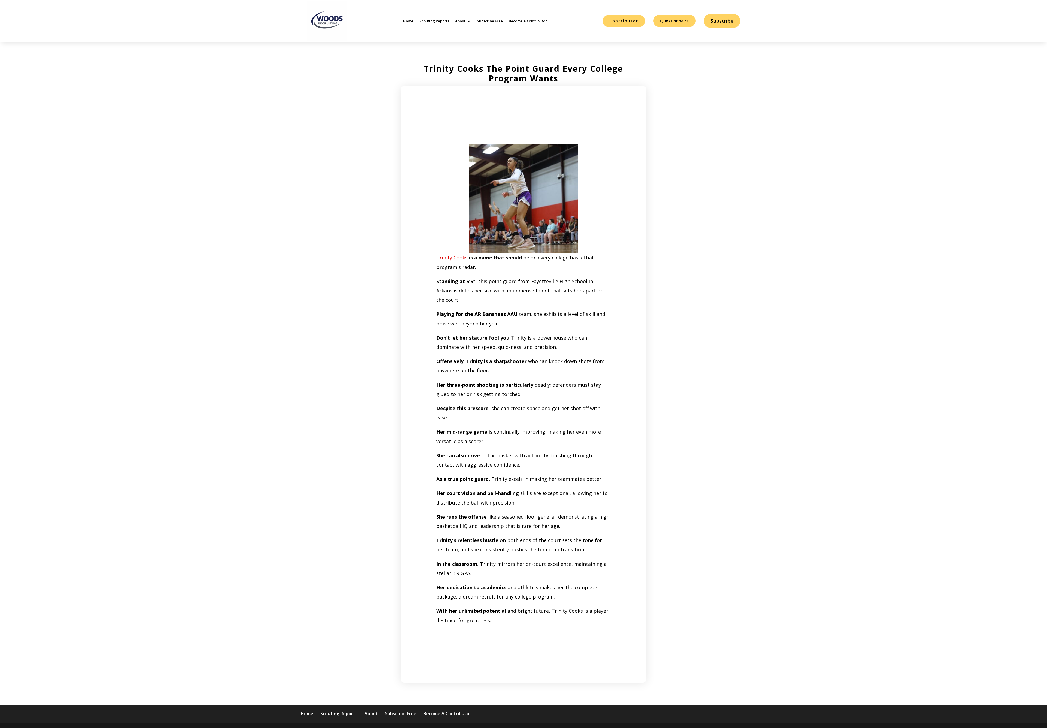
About (460, 21)
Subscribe (722, 20)
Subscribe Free (490, 21)
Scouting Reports (434, 21)
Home (408, 21)
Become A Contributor (528, 21)
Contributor (623, 20)
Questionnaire (674, 20)
